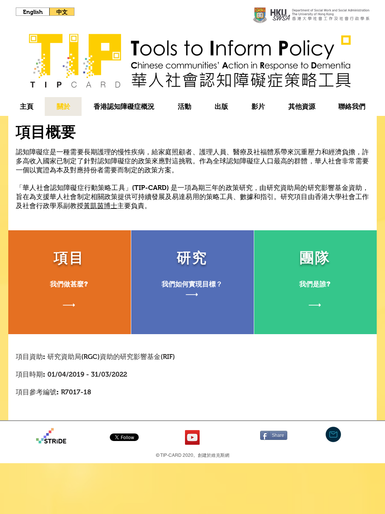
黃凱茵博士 (100, 206)
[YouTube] (192, 437)
